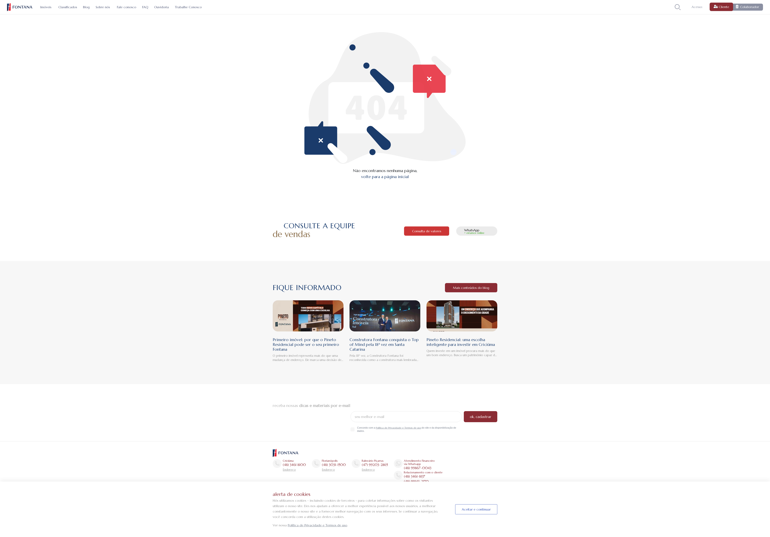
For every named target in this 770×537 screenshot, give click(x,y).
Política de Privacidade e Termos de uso (398, 427)
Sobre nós (103, 7)
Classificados (67, 7)
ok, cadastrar (480, 416)
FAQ (145, 7)
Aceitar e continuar (476, 509)
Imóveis (45, 7)
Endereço (289, 470)
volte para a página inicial (385, 176)
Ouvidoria (161, 7)
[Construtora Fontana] (19, 7)
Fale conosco (126, 7)
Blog (86, 7)
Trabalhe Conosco (188, 7)
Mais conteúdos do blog (471, 288)
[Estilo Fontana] (285, 452)
